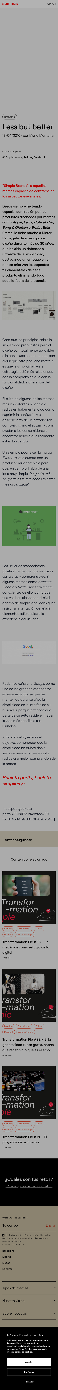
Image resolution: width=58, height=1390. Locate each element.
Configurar (29, 1372)
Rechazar (29, 1381)
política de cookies (23, 1351)
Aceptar (29, 1362)
